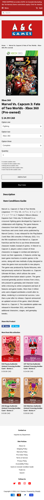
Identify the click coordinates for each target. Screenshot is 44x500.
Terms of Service (22, 458)
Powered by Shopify (33, 491)
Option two (6, 132)
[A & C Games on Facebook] (19, 484)
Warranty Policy (22, 452)
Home (3, 45)
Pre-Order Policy (22, 455)
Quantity (5, 151)
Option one (6, 122)
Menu (6, 8)
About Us (22, 446)
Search (22, 473)
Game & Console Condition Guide (22, 467)
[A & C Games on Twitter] (14, 484)
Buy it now (22, 185)
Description (9, 194)
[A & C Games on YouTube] (29, 484)
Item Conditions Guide (14, 201)
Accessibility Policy (22, 464)
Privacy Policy (22, 461)
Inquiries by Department (22, 435)
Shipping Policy (22, 449)
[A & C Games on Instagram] (24, 484)
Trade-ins (22, 470)
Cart (40, 8)
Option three (6, 141)
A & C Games (21, 491)
